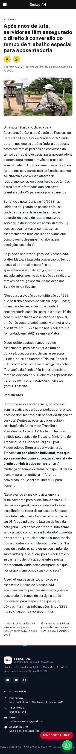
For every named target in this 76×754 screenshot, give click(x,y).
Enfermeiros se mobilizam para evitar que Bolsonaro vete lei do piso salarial (55, 627)
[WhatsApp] (16, 680)
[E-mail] (24, 680)
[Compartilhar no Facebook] (7, 59)
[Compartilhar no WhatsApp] (16, 59)
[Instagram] (7, 680)
